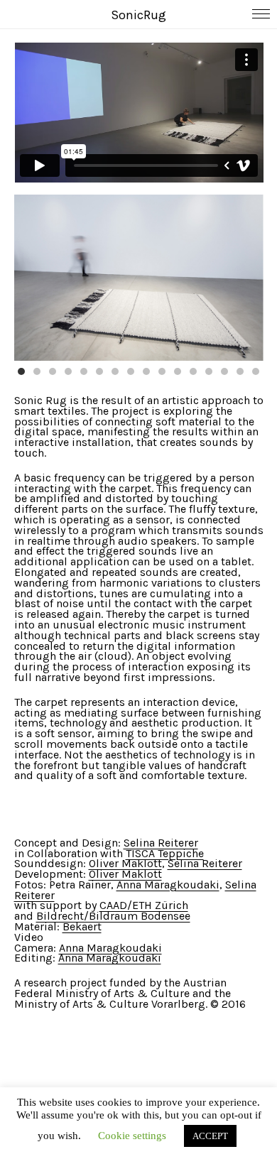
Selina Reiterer (161, 842)
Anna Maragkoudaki (167, 884)
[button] (21, 371)
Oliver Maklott (125, 863)
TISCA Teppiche (165, 853)
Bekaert (82, 926)
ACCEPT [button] (210, 1136)
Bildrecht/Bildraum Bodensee (113, 916)
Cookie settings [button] (132, 1135)
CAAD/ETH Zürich (143, 905)
